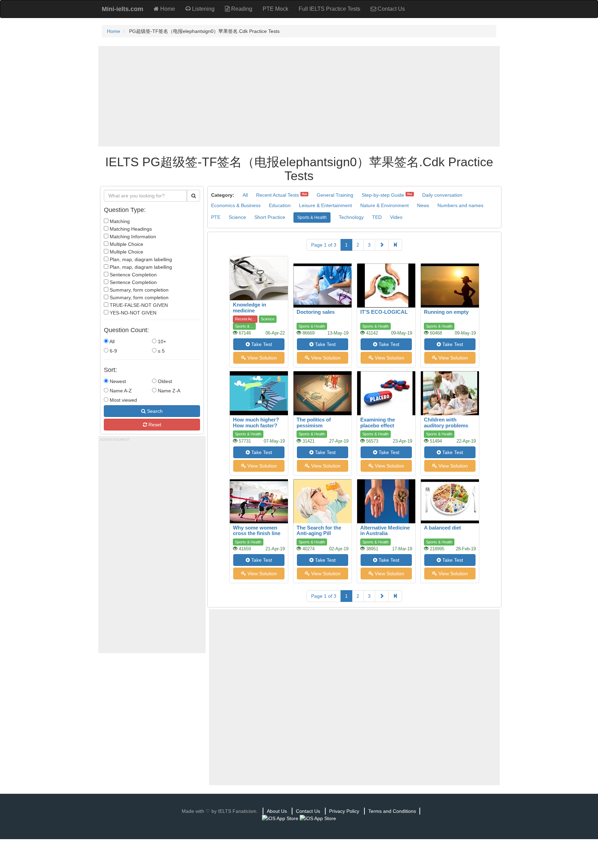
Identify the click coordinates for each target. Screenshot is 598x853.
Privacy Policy (344, 811)
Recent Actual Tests (277, 195)
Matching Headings (130, 229)
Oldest (164, 381)
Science (237, 217)
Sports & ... (244, 326)
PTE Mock (275, 9)
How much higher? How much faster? (256, 422)
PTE (215, 217)
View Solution (261, 358)
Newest (117, 381)
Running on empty (446, 312)
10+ (161, 341)
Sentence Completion (132, 274)
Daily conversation (442, 195)
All (111, 341)
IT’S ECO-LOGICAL (384, 312)
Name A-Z (120, 390)
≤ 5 (160, 351)
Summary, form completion (138, 290)
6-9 (112, 351)
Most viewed (122, 400)
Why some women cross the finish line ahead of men (256, 533)
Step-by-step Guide (383, 195)
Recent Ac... (245, 319)
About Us (277, 811)
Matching (119, 221)
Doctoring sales (316, 312)
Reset (154, 424)
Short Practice (269, 217)
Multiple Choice (125, 244)
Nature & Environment (384, 205)
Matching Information (132, 236)
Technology (351, 217)
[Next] (382, 245)
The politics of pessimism (314, 422)
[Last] (395, 245)
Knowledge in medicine (249, 307)
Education (280, 205)
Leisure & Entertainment (325, 205)
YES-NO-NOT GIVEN (132, 313)
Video (396, 217)
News (423, 205)
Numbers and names (460, 205)
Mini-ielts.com (122, 9)
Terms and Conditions (392, 811)
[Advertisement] (299, 96)
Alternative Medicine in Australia (385, 530)
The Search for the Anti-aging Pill (319, 530)
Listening (203, 9)
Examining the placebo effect (377, 422)
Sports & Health (312, 217)
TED (377, 217)
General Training (335, 195)
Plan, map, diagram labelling (140, 259)
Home (167, 9)
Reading (241, 9)
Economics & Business (236, 205)
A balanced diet (442, 528)
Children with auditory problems (446, 422)
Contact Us (390, 9)
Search (154, 411)
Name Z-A (168, 390)
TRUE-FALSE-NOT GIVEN (138, 305)
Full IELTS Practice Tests (329, 9)
